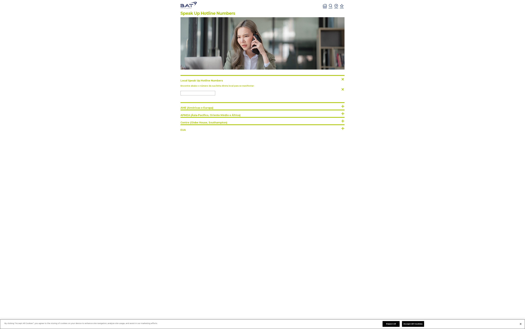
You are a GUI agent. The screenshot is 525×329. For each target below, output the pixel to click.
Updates (336, 6)
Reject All (391, 324)
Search (330, 6)
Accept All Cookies (413, 324)
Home (325, 6)
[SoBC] (188, 5)
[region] (262, 324)
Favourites (342, 6)
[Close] (521, 324)
